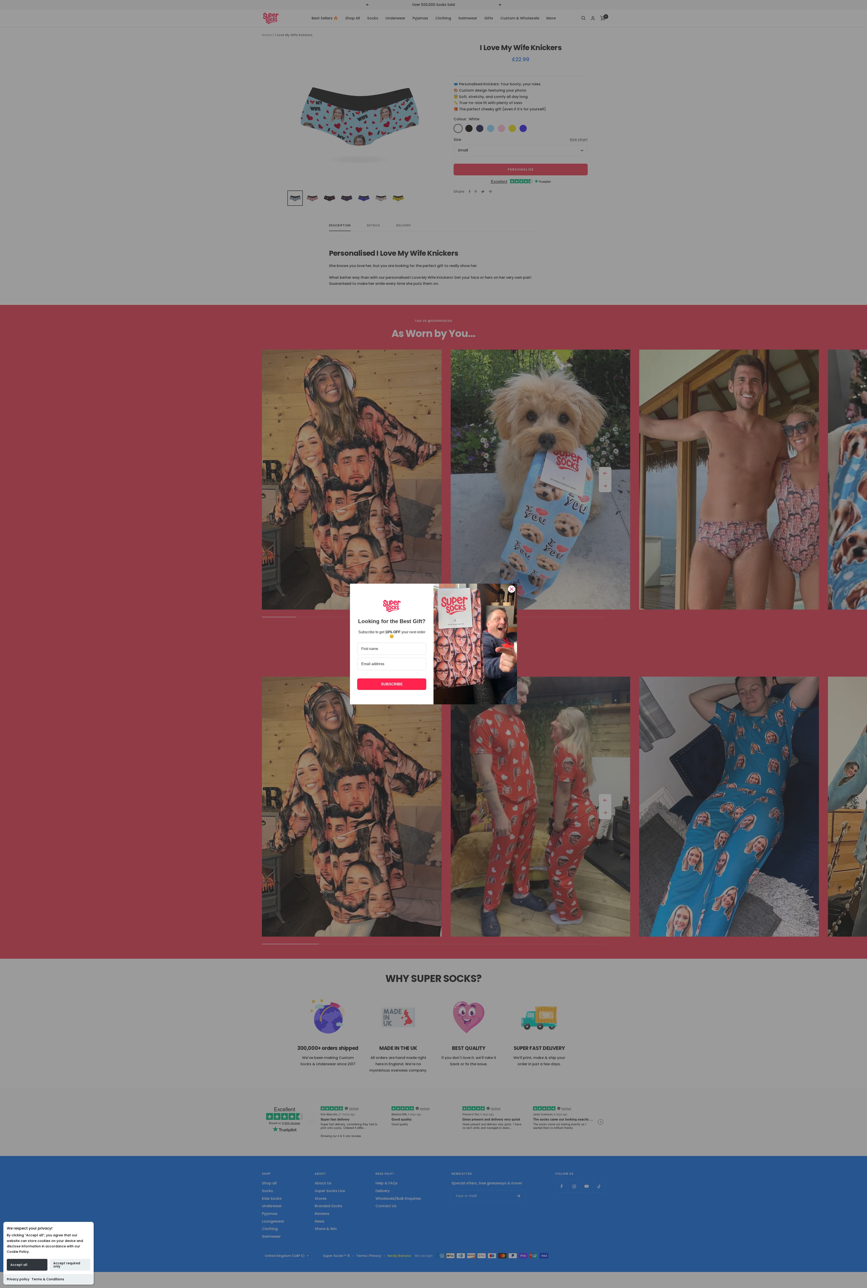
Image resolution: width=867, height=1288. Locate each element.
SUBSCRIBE (392, 684)
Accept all (18, 1264)
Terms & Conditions (48, 1279)
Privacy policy (18, 1279)
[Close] (511, 589)
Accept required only (66, 1265)
